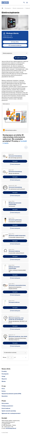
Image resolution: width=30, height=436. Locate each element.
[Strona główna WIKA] (5, 2)
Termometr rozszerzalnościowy (17, 285)
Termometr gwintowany (15, 220)
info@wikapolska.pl (8, 37)
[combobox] (15, 352)
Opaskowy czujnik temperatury (17, 235)
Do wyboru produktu (20, 57)
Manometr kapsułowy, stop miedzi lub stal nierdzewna (16, 318)
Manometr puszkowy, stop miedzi (18, 336)
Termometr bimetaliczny (15, 156)
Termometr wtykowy (14, 251)
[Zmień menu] (27, 2)
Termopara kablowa (14, 302)
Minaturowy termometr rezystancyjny (15, 203)
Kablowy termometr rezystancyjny (14, 267)
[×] (26, 147)
